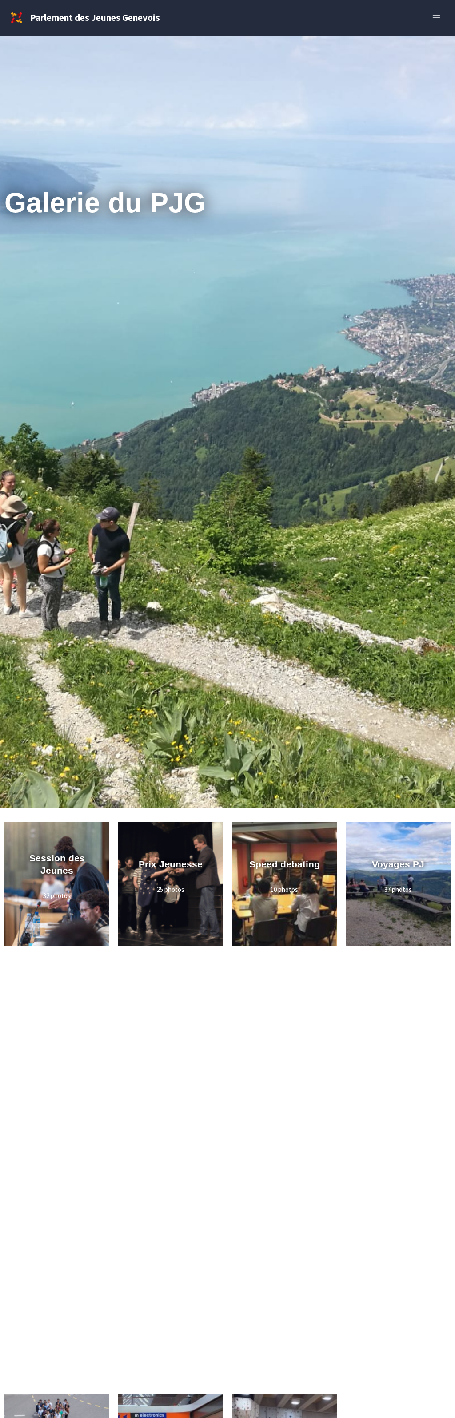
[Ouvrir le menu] (436, 17)
